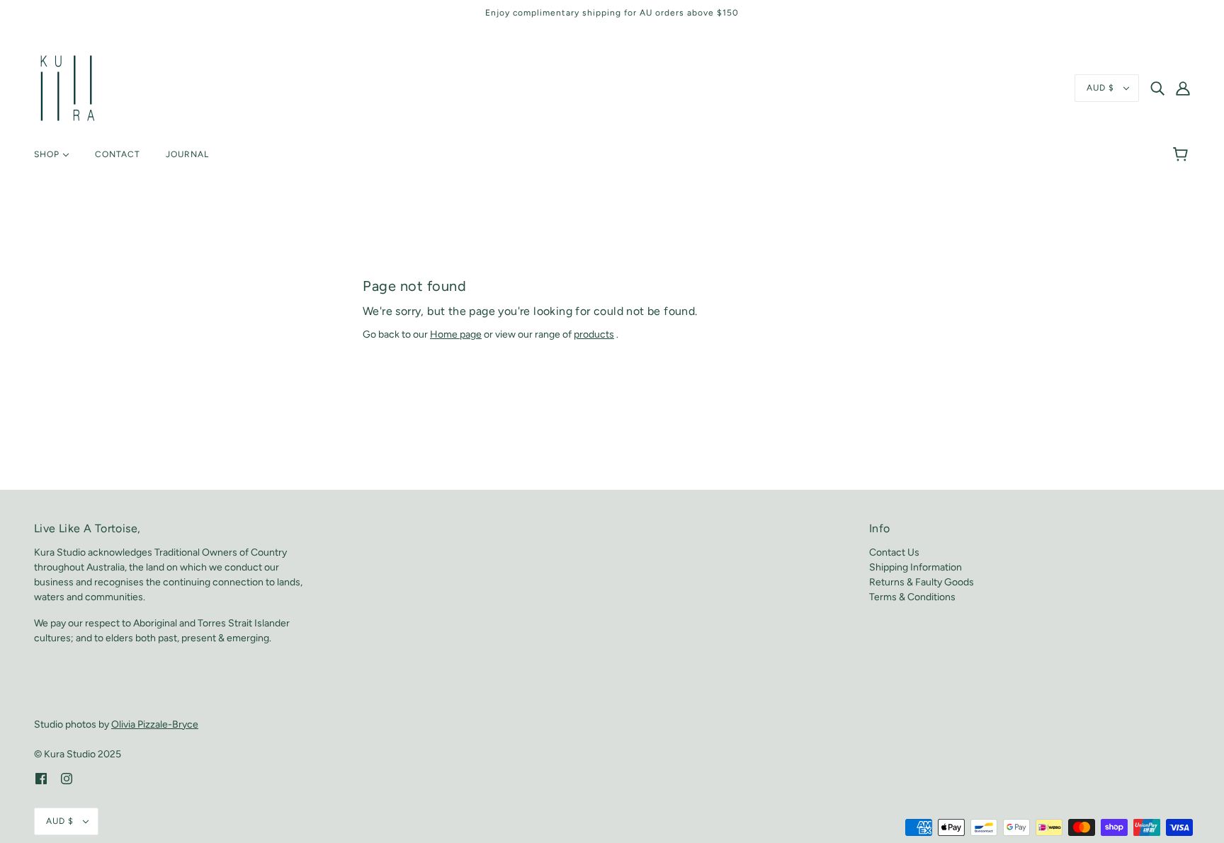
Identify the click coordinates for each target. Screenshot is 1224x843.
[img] (1157, 88)
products (594, 334)
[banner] (67, 87)
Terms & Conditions (912, 597)
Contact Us (894, 552)
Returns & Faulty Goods (921, 582)
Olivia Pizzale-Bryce (154, 724)
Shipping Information (915, 567)
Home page (456, 334)
